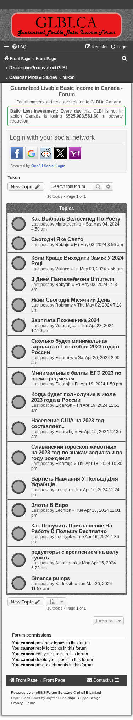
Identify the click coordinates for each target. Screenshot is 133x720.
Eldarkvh (63, 405)
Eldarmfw (64, 357)
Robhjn (62, 244)
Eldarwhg (64, 431)
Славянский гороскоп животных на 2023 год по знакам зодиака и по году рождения (76, 452)
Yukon (13, 177)
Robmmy (64, 305)
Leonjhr (62, 489)
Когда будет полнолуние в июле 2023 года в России (73, 397)
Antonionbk (66, 563)
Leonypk (63, 536)
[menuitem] (19, 46)
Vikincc (62, 268)
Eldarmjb (64, 463)
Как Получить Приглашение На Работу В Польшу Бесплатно (71, 528)
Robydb (63, 284)
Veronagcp (65, 325)
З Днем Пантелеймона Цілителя (73, 279)
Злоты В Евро (49, 505)
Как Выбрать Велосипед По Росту (75, 219)
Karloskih (64, 583)
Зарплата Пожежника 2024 (65, 320)
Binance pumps (50, 578)
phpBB (37, 692)
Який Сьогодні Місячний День (70, 300)
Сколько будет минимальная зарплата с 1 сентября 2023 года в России (75, 346)
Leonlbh (63, 510)
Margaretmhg (68, 224)
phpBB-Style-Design (84, 698)
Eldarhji (62, 383)
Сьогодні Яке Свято (57, 239)
